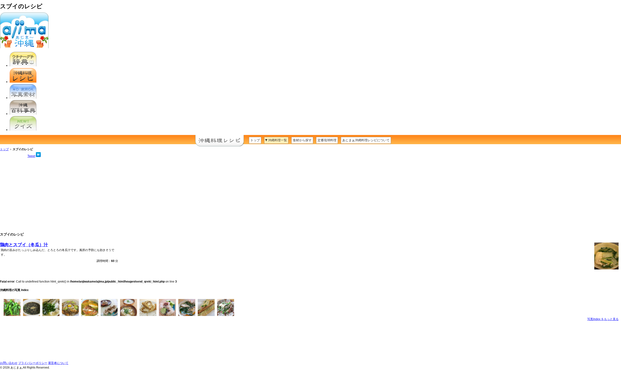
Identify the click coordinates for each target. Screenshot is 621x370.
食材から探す (302, 140)
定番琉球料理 (327, 140)
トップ (255, 140)
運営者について (58, 363)
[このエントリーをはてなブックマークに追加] (38, 156)
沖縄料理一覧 (277, 140)
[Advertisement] (310, 195)
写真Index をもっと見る (603, 319)
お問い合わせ (8, 363)
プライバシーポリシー (32, 363)
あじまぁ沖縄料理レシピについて (366, 140)
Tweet (31, 156)
